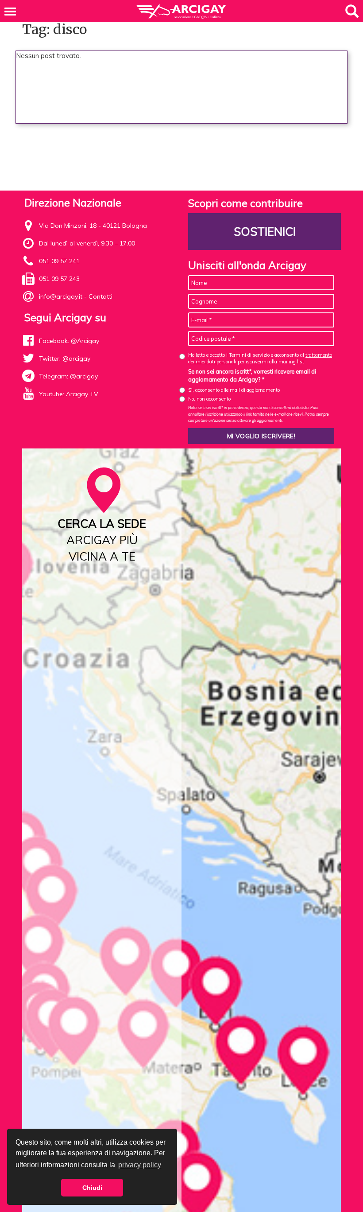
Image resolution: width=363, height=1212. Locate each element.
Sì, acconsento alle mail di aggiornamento (234, 390)
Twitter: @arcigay (64, 358)
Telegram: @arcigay (68, 376)
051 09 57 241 (59, 261)
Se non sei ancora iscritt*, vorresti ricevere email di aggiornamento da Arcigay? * (252, 375)
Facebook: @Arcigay (69, 341)
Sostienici (265, 231)
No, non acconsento (209, 399)
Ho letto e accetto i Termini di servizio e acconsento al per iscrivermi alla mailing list (260, 358)
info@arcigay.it (60, 296)
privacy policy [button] (139, 1165)
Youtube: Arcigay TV (68, 394)
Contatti (100, 296)
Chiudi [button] (92, 1187)
